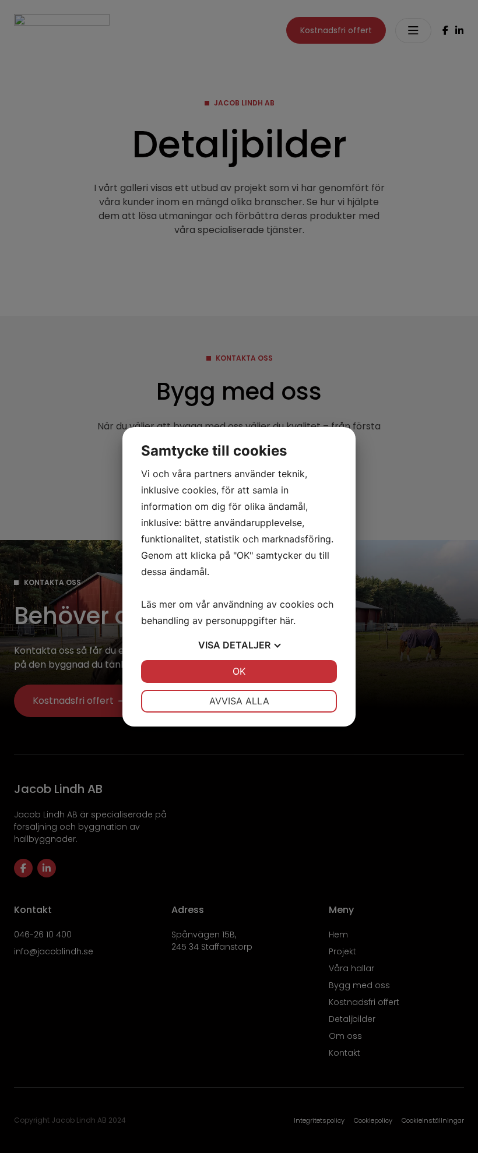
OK (239, 671)
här (286, 620)
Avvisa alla (239, 701)
